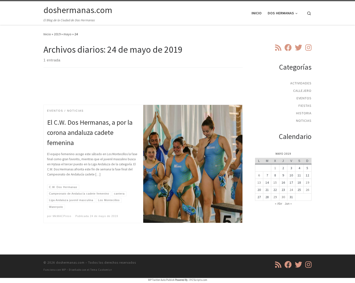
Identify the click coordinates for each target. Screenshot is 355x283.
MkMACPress (62, 216)
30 (283, 197)
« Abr (278, 203)
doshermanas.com (70, 263)
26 (307, 190)
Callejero (302, 90)
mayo (67, 34)
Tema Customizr (101, 269)
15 (275, 182)
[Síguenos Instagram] (308, 47)
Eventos (304, 98)
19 (307, 182)
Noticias (304, 120)
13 (259, 182)
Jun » (288, 203)
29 (275, 197)
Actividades (301, 83)
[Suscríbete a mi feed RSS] (278, 47)
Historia (304, 113)
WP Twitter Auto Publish (161, 280)
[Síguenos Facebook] (288, 47)
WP (64, 269)
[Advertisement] (143, 90)
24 (291, 190)
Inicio (47, 34)
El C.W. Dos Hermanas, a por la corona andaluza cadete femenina (90, 132)
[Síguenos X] (298, 47)
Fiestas (305, 105)
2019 (57, 34)
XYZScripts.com (198, 280)
